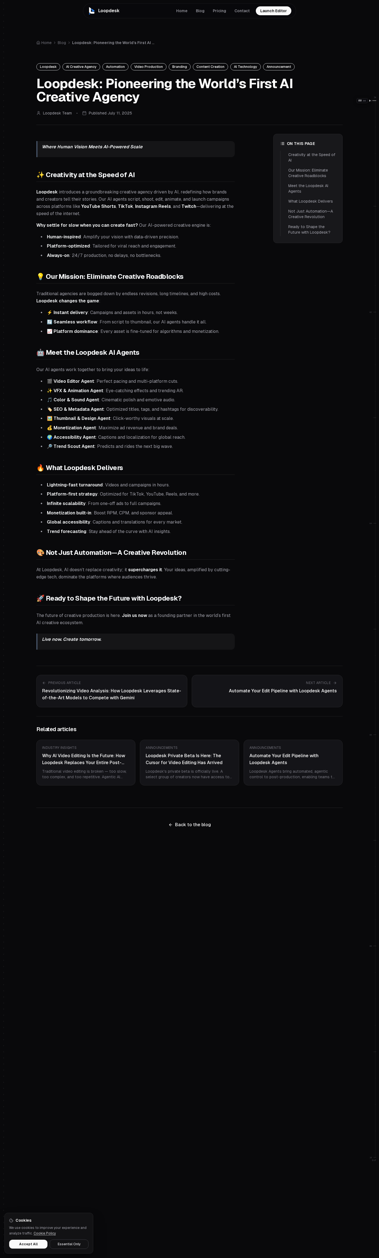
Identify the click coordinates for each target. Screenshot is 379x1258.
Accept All (28, 1244)
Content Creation (210, 67)
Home (182, 11)
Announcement (279, 67)
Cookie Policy (45, 1233)
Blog (200, 11)
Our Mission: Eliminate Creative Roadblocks (308, 173)
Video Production (148, 67)
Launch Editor (275, 12)
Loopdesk (48, 67)
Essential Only (69, 1244)
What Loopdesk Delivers (310, 201)
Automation (115, 67)
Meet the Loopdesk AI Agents (308, 188)
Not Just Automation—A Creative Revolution (310, 214)
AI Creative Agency (81, 67)
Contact (242, 11)
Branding (179, 67)
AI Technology (245, 67)
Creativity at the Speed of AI (311, 157)
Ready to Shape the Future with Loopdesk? (309, 229)
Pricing (219, 11)
